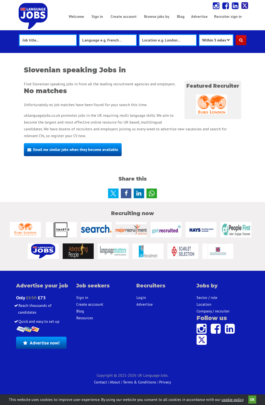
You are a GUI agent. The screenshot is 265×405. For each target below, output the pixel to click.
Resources (84, 317)
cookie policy (232, 399)
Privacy (165, 382)
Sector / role (207, 297)
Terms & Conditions (139, 382)
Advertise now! (45, 343)
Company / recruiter (213, 311)
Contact (101, 382)
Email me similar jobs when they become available (75, 149)
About (115, 382)
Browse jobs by (156, 16)
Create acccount (89, 304)
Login (141, 297)
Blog (180, 16)
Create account (124, 16)
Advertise (199, 16)
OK (252, 399)
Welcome (76, 16)
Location (204, 304)
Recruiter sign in (228, 16)
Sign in (97, 16)
